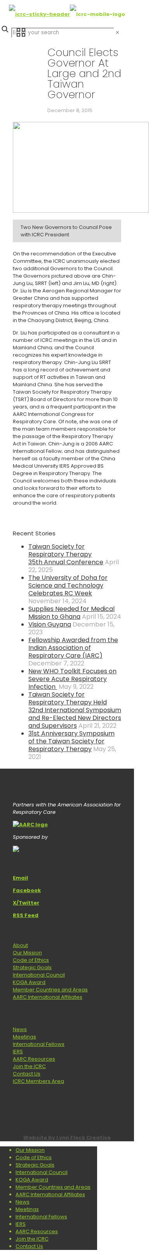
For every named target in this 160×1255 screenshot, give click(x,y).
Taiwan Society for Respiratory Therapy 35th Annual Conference (65, 554)
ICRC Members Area (38, 1081)
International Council (39, 975)
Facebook (27, 890)
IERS (18, 1051)
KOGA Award (29, 982)
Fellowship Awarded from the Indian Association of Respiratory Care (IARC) (73, 647)
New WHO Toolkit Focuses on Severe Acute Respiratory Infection (72, 679)
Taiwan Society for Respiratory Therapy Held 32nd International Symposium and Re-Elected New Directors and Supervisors (74, 710)
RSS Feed (25, 915)
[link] (117, 32)
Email (20, 878)
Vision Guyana (49, 624)
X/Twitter (26, 902)
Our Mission (27, 952)
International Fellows (38, 1044)
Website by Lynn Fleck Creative (67, 1137)
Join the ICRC (29, 1066)
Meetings (24, 1036)
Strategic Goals (32, 967)
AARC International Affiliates (47, 997)
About (20, 945)
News (20, 1029)
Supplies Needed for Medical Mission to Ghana (71, 612)
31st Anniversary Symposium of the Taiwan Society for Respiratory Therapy (71, 741)
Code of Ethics (31, 960)
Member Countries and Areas (50, 989)
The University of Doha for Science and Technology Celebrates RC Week (68, 585)
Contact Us (26, 1073)
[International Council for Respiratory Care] (67, 14)
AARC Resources (34, 1059)
